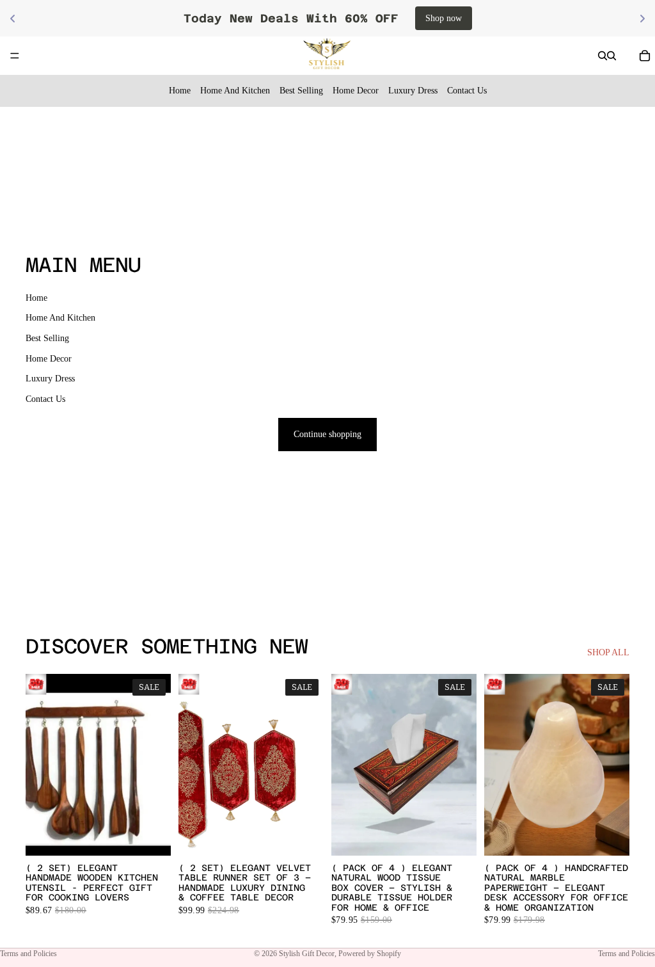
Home (180, 90)
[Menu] (14, 55)
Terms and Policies (28, 953)
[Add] (150, 835)
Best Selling (301, 90)
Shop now (443, 18)
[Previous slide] (192, 765)
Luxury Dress (413, 90)
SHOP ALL (608, 652)
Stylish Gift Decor (307, 953)
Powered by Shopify (369, 953)
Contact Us (467, 90)
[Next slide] (310, 765)
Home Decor (356, 90)
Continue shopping (327, 434)
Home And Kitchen (235, 90)
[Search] (602, 56)
